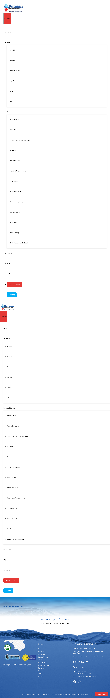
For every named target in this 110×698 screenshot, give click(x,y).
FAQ (11, 101)
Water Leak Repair (15, 191)
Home (9, 32)
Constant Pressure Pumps (18, 171)
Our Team (13, 81)
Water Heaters (14, 119)
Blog (8, 263)
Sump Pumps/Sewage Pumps (19, 202)
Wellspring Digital (83, 694)
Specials (12, 50)
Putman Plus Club (44, 662)
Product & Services (44, 665)
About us (9, 42)
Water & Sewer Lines (16, 130)
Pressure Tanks (15, 161)
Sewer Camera (14, 181)
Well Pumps (14, 150)
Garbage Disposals (15, 212)
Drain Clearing (14, 233)
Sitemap (67, 694)
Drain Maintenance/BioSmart (19, 243)
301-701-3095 (80, 667)
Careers (12, 91)
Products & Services (13, 112)
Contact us (10, 274)
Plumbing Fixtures (15, 222)
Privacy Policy (46, 694)
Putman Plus (10, 253)
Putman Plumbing (36, 694)
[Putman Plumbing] (13, 12)
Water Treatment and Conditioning (20, 140)
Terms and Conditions (57, 694)
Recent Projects (15, 71)
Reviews (12, 60)
